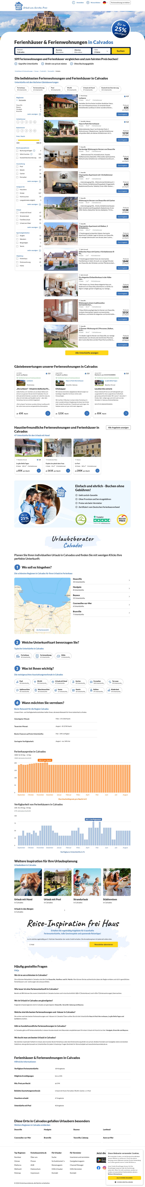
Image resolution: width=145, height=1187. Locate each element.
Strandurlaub (30, 216)
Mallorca (17, 1165)
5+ (35, 122)
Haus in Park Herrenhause (89, 124)
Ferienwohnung (30, 262)
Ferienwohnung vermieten (120, 2)
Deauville (52, 979)
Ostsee (17, 1161)
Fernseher (30, 177)
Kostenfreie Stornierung (30, 158)
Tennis (30, 246)
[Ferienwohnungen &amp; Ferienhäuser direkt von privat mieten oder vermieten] (30, 7)
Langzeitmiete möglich (30, 200)
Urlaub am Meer (30, 223)
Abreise (77, 50)
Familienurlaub (30, 219)
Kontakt (55, 1173)
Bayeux (80, 1005)
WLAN (30, 170)
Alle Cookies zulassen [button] (124, 1178)
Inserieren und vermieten (79, 1157)
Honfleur (59, 979)
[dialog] (124, 1167)
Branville (116, 1030)
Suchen (121, 50)
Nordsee (17, 1157)
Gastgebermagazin (77, 1161)
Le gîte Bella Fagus (114, 1016)
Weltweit (18, 1169)
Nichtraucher (30, 197)
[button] (124, 1182)
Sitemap (17, 1173)
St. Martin (69, 979)
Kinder (30, 193)
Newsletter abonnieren (103, 944)
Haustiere (30, 189)
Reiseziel (20, 49)
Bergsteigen (30, 243)
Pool (30, 166)
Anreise (59, 50)
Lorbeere (82, 98)
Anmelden (80, 2)
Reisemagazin (57, 1165)
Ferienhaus (30, 258)
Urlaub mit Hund (30, 212)
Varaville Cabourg (68, 1005)
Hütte (30, 266)
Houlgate (109, 1030)
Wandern (30, 239)
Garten (30, 173)
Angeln (30, 235)
